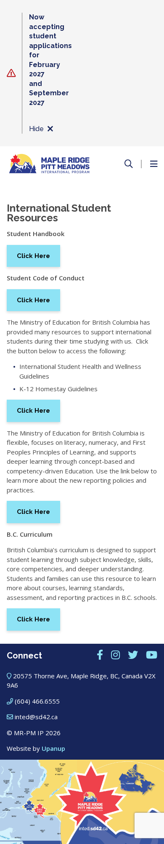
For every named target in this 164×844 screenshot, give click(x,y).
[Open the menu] (153, 164)
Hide (36, 129)
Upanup (53, 748)
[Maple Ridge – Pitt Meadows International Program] (49, 164)
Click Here (33, 256)
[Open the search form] (128, 164)
